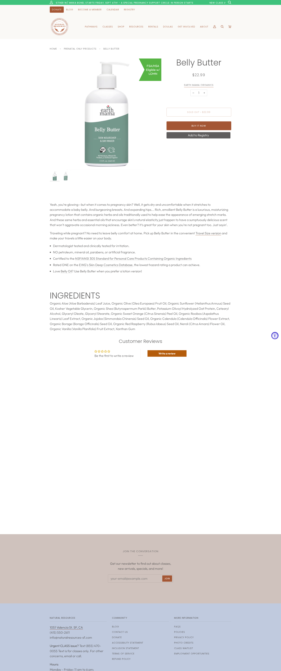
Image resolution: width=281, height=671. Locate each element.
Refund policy (121, 659)
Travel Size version (208, 233)
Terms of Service (123, 653)
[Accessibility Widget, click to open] (275, 335)
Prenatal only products (80, 48)
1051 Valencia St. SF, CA (66, 627)
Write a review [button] (167, 353)
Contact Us (120, 632)
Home (53, 48)
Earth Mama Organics (199, 85)
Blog (115, 626)
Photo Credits (184, 642)
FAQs (177, 626)
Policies (179, 632)
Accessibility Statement (127, 642)
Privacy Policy (184, 637)
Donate (117, 637)
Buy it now (199, 125)
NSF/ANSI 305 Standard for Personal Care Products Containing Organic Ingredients (133, 258)
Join (167, 578)
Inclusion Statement (125, 648)
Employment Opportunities (191, 653)
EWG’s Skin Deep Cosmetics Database (106, 265)
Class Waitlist (183, 648)
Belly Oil (66, 271)
